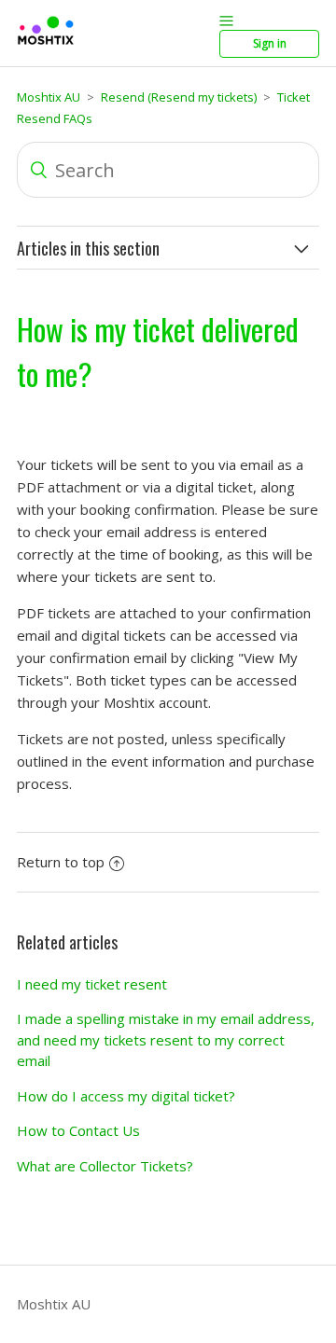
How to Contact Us (78, 1130)
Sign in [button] (270, 43)
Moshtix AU (48, 97)
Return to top (61, 861)
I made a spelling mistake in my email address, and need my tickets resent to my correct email (166, 1039)
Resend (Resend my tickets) (179, 97)
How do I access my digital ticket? (126, 1096)
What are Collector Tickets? (105, 1165)
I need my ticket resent (92, 984)
